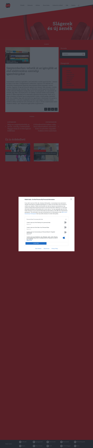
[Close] (71, 199)
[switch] (64, 222)
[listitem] (46, 219)
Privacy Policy (55, 248)
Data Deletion (38, 248)
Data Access (46, 248)
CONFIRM (36, 243)
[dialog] (46, 224)
